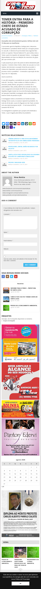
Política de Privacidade (23, 579)
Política (30, 35)
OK (20, 583)
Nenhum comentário (13, 142)
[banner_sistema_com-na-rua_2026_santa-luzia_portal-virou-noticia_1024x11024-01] (20, 361)
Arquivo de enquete (9, 320)
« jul (3, 486)
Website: (6, 249)
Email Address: (8, 240)
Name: (6, 232)
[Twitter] (11, 276)
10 (4, 474)
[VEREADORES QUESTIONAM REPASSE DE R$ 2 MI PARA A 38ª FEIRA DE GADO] (20, 552)
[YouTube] (15, 276)
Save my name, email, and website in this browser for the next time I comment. (20, 259)
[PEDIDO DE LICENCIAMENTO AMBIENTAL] (8, 552)
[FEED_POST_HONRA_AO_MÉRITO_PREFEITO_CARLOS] (20, 536)
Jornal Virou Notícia (7, 35)
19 (15, 477)
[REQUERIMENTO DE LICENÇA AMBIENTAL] (33, 552)
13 (20, 474)
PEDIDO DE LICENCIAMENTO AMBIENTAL (23, 305)
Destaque (24, 35)
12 (15, 474)
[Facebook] (3, 276)
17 (4, 477)
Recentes (20, 283)
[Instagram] (7, 276)
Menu (4, 13)
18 (9, 477)
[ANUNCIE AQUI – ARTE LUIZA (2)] (20, 399)
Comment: (7, 214)
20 (20, 477)
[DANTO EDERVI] (20, 455)
